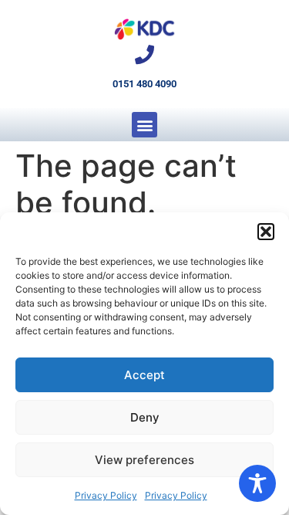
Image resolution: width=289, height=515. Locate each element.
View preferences (144, 459)
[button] (266, 231)
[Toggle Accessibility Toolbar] (257, 483)
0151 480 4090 (144, 84)
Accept (144, 375)
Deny (145, 417)
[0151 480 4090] (144, 54)
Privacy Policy (106, 495)
